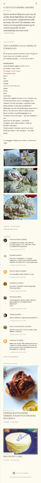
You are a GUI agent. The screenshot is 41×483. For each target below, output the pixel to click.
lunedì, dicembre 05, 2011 (17, 249)
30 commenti (15, 460)
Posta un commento (11, 357)
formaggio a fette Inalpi (12, 71)
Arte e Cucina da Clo (17, 326)
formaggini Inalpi (9, 73)
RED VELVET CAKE (12, 456)
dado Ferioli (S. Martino (11, 86)
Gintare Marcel (26, 477)
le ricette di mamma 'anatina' (18, 7)
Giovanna (13, 283)
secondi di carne (12, 229)
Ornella (12, 255)
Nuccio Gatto (14, 271)
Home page (9, 33)
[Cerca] (36, 3)
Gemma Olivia (15, 239)
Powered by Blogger (22, 473)
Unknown (13, 340)
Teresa (12, 314)
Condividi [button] (6, 226)
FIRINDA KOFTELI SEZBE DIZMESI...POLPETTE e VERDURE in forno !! (19, 416)
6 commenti (14, 422)
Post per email (15, 226)
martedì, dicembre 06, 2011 (18, 265)
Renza (12, 297)
